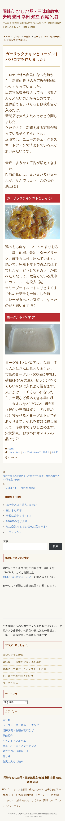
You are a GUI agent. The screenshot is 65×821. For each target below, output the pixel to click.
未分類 (11, 449)
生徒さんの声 (36, 789)
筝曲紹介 (8, 735)
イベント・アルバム (14, 740)
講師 (25, 789)
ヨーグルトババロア (31, 452)
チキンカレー (14, 452)
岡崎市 (46, 452)
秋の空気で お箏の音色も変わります (27, 526)
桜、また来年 (14, 510)
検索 (5, 541)
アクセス (9, 800)
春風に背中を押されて (19, 515)
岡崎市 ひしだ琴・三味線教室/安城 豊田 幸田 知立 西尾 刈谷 (33, 814)
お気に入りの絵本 (13, 761)
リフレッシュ (14, 532)
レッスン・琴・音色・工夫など (21, 725)
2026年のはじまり (16, 521)
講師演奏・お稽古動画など (18, 730)
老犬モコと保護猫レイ (16, 751)
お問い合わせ (23, 800)
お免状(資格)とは (26, 795)
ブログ (53, 800)
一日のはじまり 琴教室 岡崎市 (19, 488)
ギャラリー (43, 795)
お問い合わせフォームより (18, 576)
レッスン (15, 789)
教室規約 (55, 795)
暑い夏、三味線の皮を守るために (22, 661)
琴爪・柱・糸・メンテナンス (19, 745)
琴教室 (54, 452)
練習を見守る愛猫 (13, 654)
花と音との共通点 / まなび (21, 504)
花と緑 (6, 756)
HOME (5, 789)
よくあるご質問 (40, 800)
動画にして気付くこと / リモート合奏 (24, 669)
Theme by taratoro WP (33, 817)
